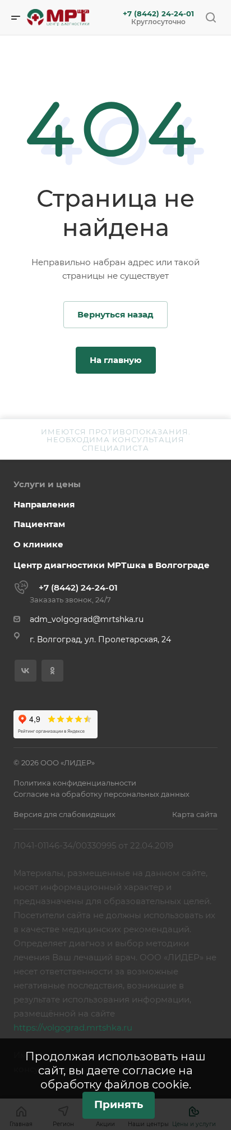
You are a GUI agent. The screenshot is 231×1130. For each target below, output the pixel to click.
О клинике (38, 544)
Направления (44, 504)
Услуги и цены (47, 484)
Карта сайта (195, 814)
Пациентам (39, 524)
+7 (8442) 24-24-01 (158, 13)
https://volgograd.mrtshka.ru (72, 1027)
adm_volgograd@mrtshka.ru (87, 619)
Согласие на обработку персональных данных (101, 793)
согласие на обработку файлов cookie (116, 1077)
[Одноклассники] (52, 671)
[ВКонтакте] (25, 671)
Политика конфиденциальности (74, 782)
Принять (118, 1104)
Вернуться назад (115, 314)
